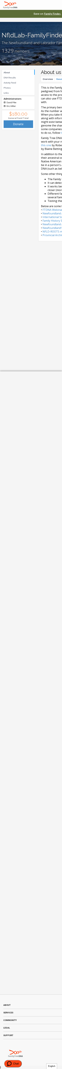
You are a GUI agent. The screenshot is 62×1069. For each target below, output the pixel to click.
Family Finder (52, 13)
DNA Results (10, 77)
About (7, 72)
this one (46, 145)
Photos (7, 87)
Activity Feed (10, 82)
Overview (48, 79)
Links (6, 92)
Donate (18, 124)
